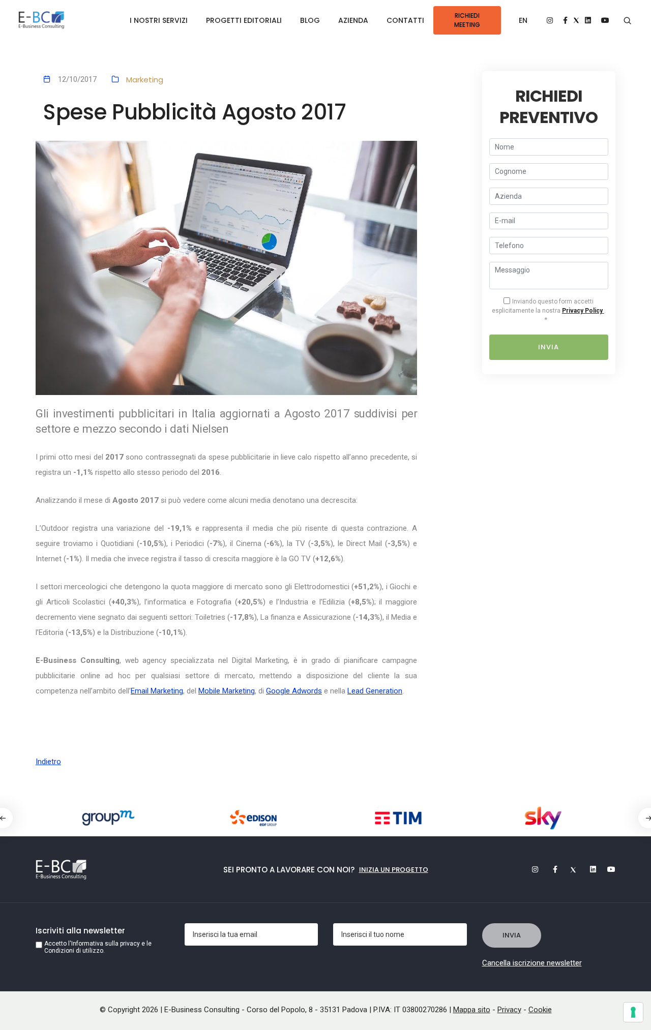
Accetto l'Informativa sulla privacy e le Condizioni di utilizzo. (98, 947)
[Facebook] (549, 869)
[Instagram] (530, 869)
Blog (310, 20)
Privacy (509, 1009)
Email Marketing (157, 690)
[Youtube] (607, 869)
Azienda (353, 20)
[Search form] (627, 21)
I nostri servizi (159, 20)
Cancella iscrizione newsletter (532, 962)
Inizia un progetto (393, 869)
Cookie (540, 1009)
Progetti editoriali (244, 20)
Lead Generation (374, 690)
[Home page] (41, 20)
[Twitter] (569, 869)
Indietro (48, 761)
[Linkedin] (588, 869)
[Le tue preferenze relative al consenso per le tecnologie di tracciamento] (633, 1012)
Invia (548, 347)
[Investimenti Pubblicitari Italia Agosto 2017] (226, 268)
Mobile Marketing (226, 690)
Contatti (405, 20)
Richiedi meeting (467, 20)
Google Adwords (294, 690)
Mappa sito (471, 1009)
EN (523, 20)
